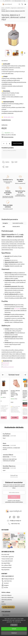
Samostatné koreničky (18, 223)
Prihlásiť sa (14, 497)
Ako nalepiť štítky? (6, 563)
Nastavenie (14, 625)
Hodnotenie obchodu (14, 427)
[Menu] (25, 4)
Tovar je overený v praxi (7, 559)
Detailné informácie (6, 120)
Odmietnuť (14, 633)
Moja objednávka (5, 569)
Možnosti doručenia (8, 137)
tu (20, 622)
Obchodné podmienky (7, 599)
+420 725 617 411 (7, 0)
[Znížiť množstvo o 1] (4, 144)
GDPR (3, 602)
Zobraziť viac (14, 475)
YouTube (18, 517)
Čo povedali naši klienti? (7, 561)
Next (25, 374)
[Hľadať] (19, 4)
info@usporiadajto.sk (17, 0)
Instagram (14, 517)
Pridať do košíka (17, 143)
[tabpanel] (15, 399)
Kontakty (4, 604)
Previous (3, 374)
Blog (24, 0)
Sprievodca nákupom (6, 595)
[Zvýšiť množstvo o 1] (10, 144)
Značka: (4, 125)
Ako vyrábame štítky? (7, 565)
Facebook (10, 517)
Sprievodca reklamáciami (7, 597)
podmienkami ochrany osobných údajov (14, 502)
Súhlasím (14, 629)
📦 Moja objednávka (8, 607)
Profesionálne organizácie (8, 556)
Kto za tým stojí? (5, 554)
